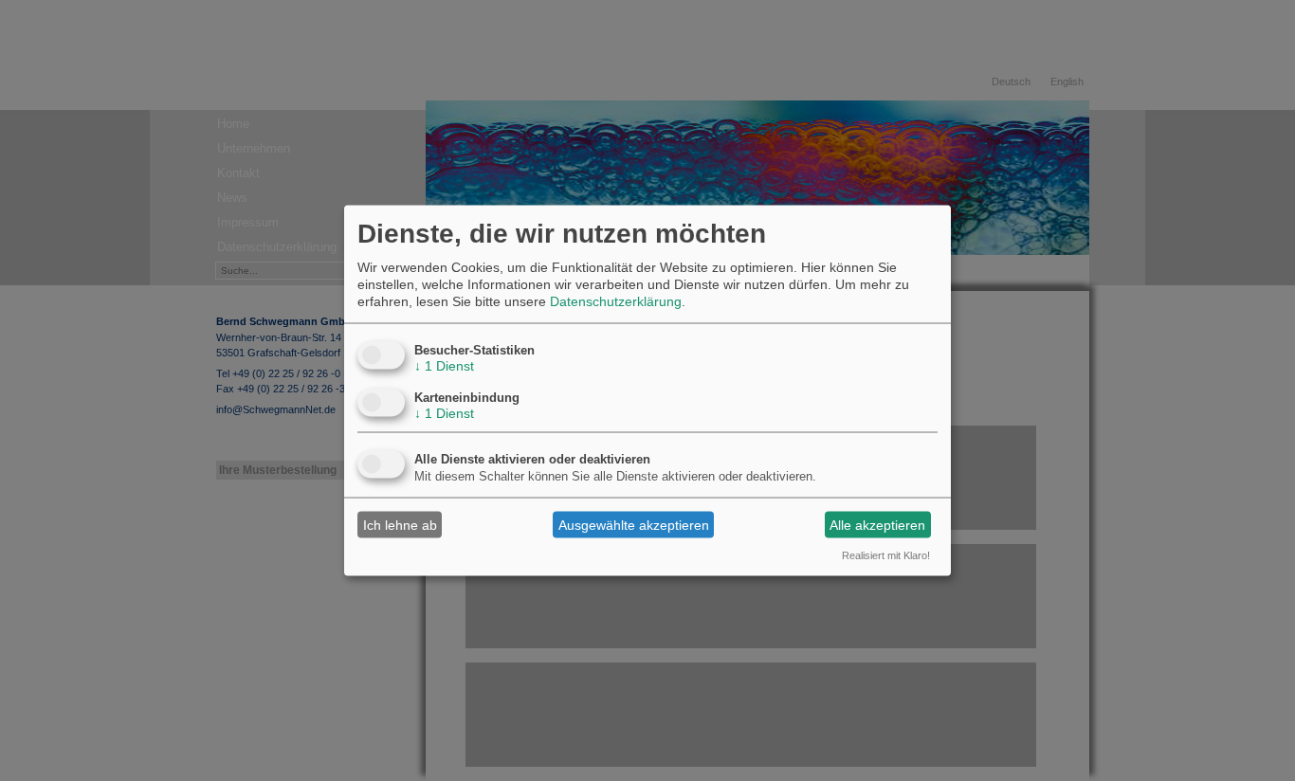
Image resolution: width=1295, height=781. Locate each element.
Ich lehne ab (400, 524)
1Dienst (444, 365)
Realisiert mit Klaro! (886, 555)
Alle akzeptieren (877, 524)
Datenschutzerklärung (616, 301)
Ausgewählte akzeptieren (633, 524)
